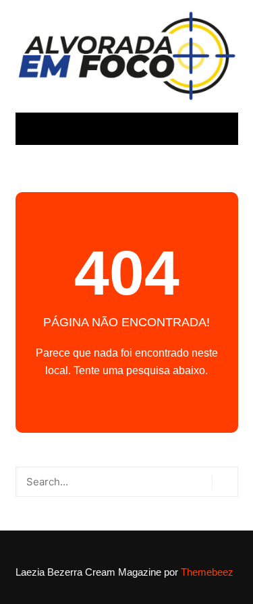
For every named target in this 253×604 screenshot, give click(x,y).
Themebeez (207, 572)
